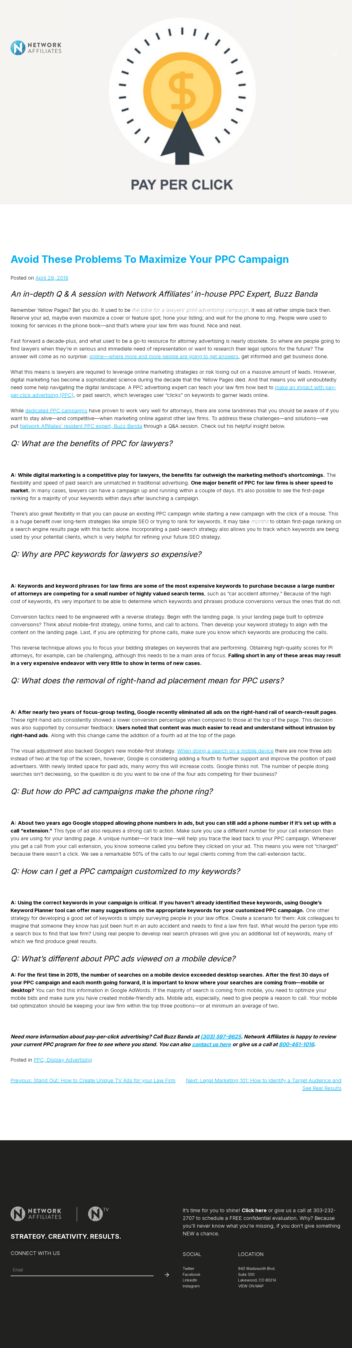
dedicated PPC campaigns (56, 410)
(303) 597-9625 (220, 1037)
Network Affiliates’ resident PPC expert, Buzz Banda (81, 426)
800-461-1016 (296, 1044)
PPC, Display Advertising (63, 1060)
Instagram (191, 1286)
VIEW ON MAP (250, 1286)
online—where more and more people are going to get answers (163, 356)
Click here (254, 1210)
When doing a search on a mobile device (225, 751)
